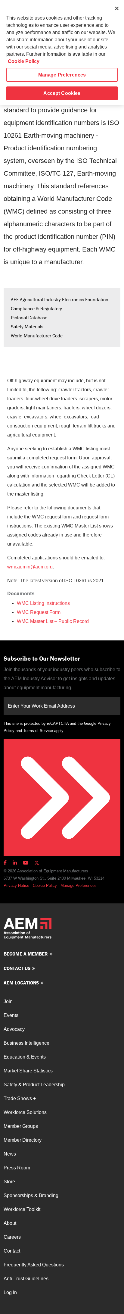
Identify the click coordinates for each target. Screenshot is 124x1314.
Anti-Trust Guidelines (26, 1278)
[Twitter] (37, 862)
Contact (12, 1250)
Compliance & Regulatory (36, 308)
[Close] (116, 8)
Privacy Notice (16, 885)
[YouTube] (25, 862)
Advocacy (14, 1029)
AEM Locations (21, 983)
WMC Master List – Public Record (53, 621)
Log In (10, 1292)
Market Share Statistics (28, 1070)
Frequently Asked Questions (34, 1264)
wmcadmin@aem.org (30, 566)
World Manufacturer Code (37, 336)
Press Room (17, 1167)
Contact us (17, 968)
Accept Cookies (61, 93)
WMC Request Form (38, 612)
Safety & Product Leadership (34, 1084)
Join (8, 1001)
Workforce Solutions (25, 1112)
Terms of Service (38, 730)
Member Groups (21, 1126)
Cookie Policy (45, 885)
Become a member (26, 954)
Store (9, 1181)
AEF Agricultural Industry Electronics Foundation (59, 299)
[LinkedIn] (14, 862)
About (10, 1223)
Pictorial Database (29, 317)
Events (11, 1015)
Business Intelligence (26, 1043)
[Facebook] (6, 862)
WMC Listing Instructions (43, 603)
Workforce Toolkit (22, 1209)
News (10, 1153)
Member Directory (23, 1140)
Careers (12, 1237)
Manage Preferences (78, 885)
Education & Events (25, 1056)
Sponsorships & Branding (31, 1195)
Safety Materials (27, 327)
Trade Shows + (20, 1098)
